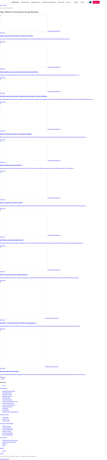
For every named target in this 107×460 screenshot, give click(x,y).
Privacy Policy (6, 459)
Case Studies (5, 417)
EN (90, 2)
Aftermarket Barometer (7, 406)
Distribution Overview (7, 394)
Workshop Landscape (7, 396)
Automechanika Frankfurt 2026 (9, 442)
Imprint (1, 459)
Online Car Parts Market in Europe (10, 401)
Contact (1, 453)
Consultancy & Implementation (49, 2)
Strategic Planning (6, 426)
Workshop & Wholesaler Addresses (10, 411)
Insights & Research (35, 2)
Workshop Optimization (7, 434)
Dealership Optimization (7, 429)
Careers (4, 450)
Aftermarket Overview (7, 392)
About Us (68, 2)
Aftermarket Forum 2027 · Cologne (10, 440)
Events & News (61, 2)
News (3, 445)
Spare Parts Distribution (7, 433)
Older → (3, 378)
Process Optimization (7, 427)
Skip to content (3, 5)
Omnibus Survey (6, 420)
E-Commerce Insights (7, 399)
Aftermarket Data (25, 2)
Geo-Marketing (5, 410)
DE (88, 2)
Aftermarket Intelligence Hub (8, 391)
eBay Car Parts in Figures (8, 403)
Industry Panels (5, 419)
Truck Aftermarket (6, 398)
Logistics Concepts (6, 431)
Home (3, 385)
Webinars (4, 443)
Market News (5, 408)
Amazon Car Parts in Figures (8, 405)
